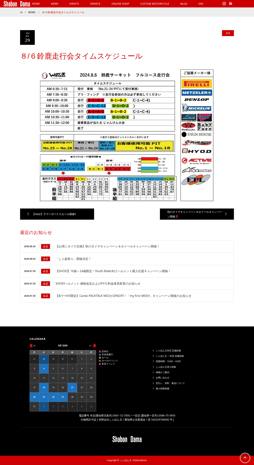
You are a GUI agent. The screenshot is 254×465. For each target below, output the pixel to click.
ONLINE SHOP (120, 3)
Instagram (223, 3)
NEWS (54, 3)
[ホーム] (21, 8)
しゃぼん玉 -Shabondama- (133, 460)
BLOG (183, 3)
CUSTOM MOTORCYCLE (154, 3)
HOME (36, 3)
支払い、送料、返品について (170, 383)
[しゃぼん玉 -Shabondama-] (17, 4)
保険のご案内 (162, 372)
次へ (90, 345)
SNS (200, 3)
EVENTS (74, 3)
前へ (34, 345)
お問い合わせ (162, 377)
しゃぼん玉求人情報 (166, 366)
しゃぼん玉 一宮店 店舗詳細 (170, 355)
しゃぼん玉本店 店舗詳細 (168, 350)
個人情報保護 (162, 388)
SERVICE (95, 3)
